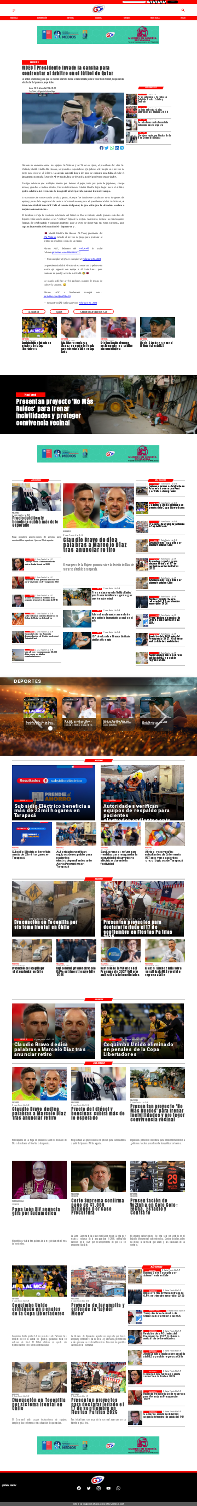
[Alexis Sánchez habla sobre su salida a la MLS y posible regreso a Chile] (142, 658)
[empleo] (142, 602)
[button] (33, 311)
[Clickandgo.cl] (14, 11)
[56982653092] (118, 1490)
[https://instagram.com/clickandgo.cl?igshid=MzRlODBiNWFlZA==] (98, 1490)
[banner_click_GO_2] (98, 43)
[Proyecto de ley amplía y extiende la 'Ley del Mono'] (142, 527)
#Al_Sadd (84, 248)
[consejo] (18, 564)
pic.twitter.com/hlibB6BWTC (66, 252)
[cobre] (18, 619)
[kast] (18, 637)
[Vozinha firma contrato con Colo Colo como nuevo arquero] (131, 124)
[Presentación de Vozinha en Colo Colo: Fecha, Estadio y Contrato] (131, 99)
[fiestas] (142, 564)
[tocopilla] (142, 545)
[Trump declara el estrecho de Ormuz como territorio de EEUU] (142, 620)
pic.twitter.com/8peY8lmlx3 (57, 296)
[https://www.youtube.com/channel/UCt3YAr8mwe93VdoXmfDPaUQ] (108, 1490)
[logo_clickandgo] (98, 13)
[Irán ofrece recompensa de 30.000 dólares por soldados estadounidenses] (18, 655)
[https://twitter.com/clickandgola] (88, 1490)
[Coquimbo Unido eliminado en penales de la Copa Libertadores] (142, 508)
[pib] (18, 601)
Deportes (31, 699)
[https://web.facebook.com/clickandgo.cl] (79, 1490)
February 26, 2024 (92, 259)
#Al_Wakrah (50, 237)
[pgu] (142, 640)
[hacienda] (18, 583)
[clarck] (131, 137)
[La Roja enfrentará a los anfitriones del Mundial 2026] (131, 111)
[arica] (142, 489)
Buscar (173, 2)
